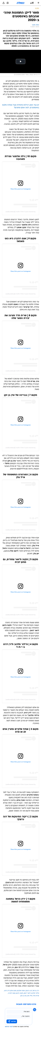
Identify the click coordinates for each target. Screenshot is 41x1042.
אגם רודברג (11, 993)
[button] (32, 3)
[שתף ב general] (3, 3)
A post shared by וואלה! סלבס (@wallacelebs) (21, 211)
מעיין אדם (13, 990)
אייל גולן (29, 995)
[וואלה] (20, 3)
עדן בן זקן (23, 995)
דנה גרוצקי (28, 990)
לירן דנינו (7, 990)
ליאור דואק (27, 993)
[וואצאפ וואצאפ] (8, 3)
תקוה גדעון (19, 993)
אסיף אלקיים (21, 990)
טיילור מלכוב (35, 993)
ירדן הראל (36, 990)
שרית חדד (36, 995)
